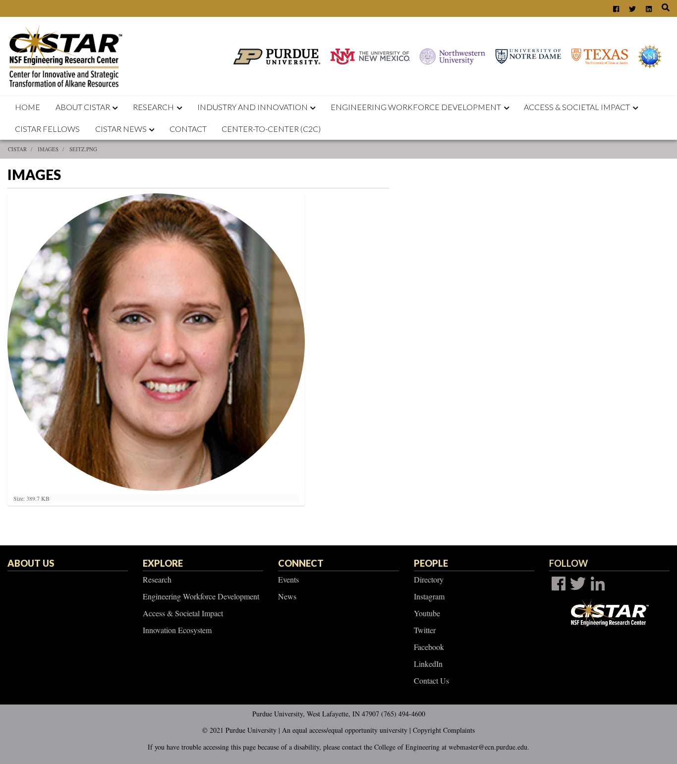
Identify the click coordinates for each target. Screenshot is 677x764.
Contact (188, 128)
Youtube (427, 613)
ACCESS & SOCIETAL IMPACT (577, 107)
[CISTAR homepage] (67, 55)
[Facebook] (558, 583)
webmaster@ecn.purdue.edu (488, 747)
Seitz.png (83, 149)
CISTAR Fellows (47, 128)
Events (288, 579)
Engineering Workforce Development (416, 107)
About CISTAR (83, 107)
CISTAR (17, 149)
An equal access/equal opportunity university (344, 730)
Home (27, 107)
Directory (429, 579)
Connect (301, 563)
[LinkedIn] (598, 583)
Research (153, 107)
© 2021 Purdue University (239, 730)
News (287, 596)
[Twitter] (578, 583)
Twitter (425, 630)
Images (48, 149)
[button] (117, 107)
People (431, 563)
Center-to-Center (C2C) (271, 128)
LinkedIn (428, 663)
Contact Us (431, 680)
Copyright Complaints (444, 730)
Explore (163, 563)
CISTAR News (121, 128)
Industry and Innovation (252, 107)
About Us (30, 563)
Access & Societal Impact (183, 613)
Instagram (429, 596)
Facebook (429, 647)
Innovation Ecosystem (177, 630)
